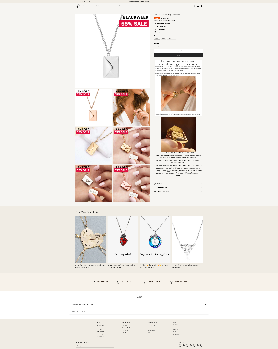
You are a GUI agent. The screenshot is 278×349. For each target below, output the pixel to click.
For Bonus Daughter (126, 327)
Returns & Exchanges (99, 328)
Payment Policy (100, 331)
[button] (194, 6)
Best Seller (124, 325)
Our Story (175, 331)
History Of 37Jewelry (178, 327)
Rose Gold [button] (171, 38)
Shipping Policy (100, 325)
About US (175, 329)
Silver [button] (156, 38)
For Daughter (125, 330)
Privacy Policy (100, 333)
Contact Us (150, 327)
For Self (124, 332)
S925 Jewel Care (151, 330)
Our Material (176, 334)
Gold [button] (163, 38)
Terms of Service (100, 336)
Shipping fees (157, 20)
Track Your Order (151, 325)
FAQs (149, 332)
